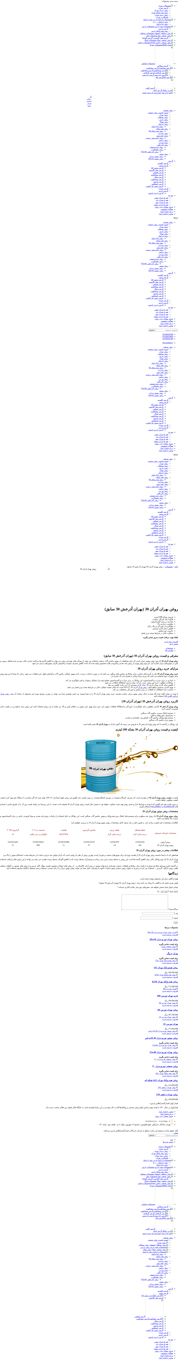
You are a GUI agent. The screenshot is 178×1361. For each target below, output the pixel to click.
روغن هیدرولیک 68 (156, 131)
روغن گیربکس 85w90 (150, 152)
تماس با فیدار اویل (166, 214)
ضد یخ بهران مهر (161, 202)
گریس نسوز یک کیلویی (154, 186)
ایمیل (175, 918)
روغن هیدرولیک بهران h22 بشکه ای (161, 1080)
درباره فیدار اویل (166, 212)
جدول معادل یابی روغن (164, 207)
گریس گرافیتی (149, 73)
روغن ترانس (163, 140)
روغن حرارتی (163, 133)
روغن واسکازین (157, 149)
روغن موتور (163, 154)
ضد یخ (170, 195)
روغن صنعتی (168, 110)
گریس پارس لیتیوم (155, 193)
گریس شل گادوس (156, 170)
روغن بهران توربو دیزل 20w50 (164, 939)
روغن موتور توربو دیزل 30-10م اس (161, 1038)
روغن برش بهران (161, 15)
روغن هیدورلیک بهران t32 (166, 967)
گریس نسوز (163, 166)
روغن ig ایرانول (162, 24)
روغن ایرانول (163, 124)
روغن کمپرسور (162, 136)
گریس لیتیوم (158, 182)
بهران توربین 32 (170, 1024)
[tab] (86, 648)
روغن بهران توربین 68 (168, 1010)
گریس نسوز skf (157, 168)
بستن (176, 1133)
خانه (176, 567)
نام (176, 913)
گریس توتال (158, 177)
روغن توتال (163, 122)
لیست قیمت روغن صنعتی (158, 113)
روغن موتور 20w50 (155, 159)
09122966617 (156, 807)
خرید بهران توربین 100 (167, 996)
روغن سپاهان (163, 117)
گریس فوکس (158, 172)
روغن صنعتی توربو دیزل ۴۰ (165, 1066)
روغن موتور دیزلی (156, 156)
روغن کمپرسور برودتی (154, 138)
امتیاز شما (173, 891)
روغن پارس (163, 120)
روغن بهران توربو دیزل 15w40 (164, 1052)
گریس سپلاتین (162, 66)
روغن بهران (163, 115)
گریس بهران (163, 8)
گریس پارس (163, 29)
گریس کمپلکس (157, 184)
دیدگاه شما (173, 909)
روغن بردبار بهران (161, 10)
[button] (89, 218)
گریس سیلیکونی (146, 70)
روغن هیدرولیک (162, 129)
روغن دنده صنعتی (156, 147)
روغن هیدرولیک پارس (159, 31)
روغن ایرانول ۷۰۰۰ (160, 22)
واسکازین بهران (162, 17)
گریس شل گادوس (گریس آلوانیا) (155, 38)
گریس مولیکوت (157, 175)
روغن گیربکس (162, 145)
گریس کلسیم (163, 163)
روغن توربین (163, 143)
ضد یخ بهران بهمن (161, 198)
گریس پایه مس (148, 75)
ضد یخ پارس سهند (161, 205)
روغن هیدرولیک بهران (159, 13)
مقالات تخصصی (166, 209)
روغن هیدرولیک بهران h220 (165, 981)
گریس (170, 161)
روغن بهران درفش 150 (167, 1094)
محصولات (169, 567)
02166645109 (169, 807)
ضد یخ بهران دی (162, 200)
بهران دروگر (172, 953)
